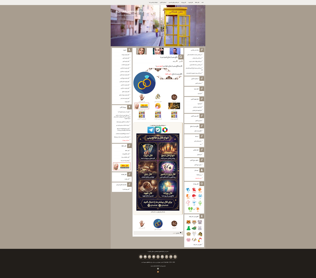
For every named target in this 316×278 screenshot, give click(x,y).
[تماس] (158, 257)
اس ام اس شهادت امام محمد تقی (194, 54)
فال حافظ (197, 2)
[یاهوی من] (175, 257)
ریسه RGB (199, 175)
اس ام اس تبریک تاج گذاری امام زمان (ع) (194, 69)
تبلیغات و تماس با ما (153, 2)
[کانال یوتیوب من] (145, 257)
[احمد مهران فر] (175, 51)
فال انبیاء (200, 93)
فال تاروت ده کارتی (125, 88)
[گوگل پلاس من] (149, 257)
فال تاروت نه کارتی (125, 85)
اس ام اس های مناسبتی (174, 2)
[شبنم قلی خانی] (141, 51)
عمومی (174, 233)
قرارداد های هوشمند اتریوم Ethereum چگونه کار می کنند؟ (123, 129)
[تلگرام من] (170, 257)
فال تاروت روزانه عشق (124, 95)
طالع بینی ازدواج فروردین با (169, 57)
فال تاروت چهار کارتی (124, 75)
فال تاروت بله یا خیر (124, 98)
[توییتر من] (153, 257)
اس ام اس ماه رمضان (197, 58)
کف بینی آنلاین (198, 120)
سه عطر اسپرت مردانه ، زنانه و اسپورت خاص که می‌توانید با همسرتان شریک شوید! (122, 117)
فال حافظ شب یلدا (125, 157)
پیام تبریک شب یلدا (125, 160)
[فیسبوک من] (166, 257)
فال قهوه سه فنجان (197, 107)
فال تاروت (190, 2)
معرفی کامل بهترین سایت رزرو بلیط (121, 137)
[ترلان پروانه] (158, 51)
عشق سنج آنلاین (198, 164)
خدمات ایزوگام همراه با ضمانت (122, 133)
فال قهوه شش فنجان (197, 110)
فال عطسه (127, 179)
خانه (203, 2)
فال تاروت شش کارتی (124, 81)
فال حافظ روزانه (125, 154)
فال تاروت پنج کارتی (124, 78)
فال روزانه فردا (126, 189)
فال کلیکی (199, 154)
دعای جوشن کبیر (198, 141)
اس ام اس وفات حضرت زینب (195, 61)
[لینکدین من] (141, 257)
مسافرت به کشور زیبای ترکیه (123, 122)
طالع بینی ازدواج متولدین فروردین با (133, 10)
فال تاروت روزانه (125, 54)
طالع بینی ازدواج (173, 73)
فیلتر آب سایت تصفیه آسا (123, 112)
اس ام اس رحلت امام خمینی (196, 64)
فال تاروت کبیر (126, 58)
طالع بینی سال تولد (197, 244)
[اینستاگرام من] (162, 257)
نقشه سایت (153, 266)
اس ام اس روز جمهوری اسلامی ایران (194, 73)
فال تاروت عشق (125, 91)
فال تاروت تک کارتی (124, 68)
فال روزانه (183, 2)
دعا (201, 144)
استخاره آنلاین (163, 2)
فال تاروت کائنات (125, 64)
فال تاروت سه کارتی (124, 71)
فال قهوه (200, 103)
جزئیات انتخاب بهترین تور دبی (122, 125)
